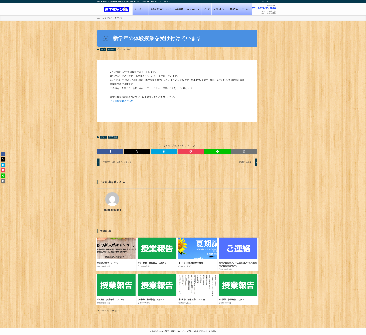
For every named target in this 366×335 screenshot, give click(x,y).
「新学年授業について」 (122, 101)
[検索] (267, 1)
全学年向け (112, 49)
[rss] (263, 1)
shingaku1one (112, 209)
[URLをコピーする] (244, 151)
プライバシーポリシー (110, 311)
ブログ (103, 49)
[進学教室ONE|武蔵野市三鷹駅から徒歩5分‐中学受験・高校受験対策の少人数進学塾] (116, 9)
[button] (110, 151)
